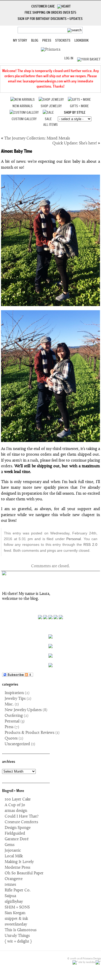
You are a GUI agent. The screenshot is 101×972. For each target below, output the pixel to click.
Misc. (9, 704)
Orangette (14, 879)
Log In (68, 58)
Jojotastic (13, 851)
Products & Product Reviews (29, 733)
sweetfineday (16, 924)
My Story (20, 41)
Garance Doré (16, 839)
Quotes (11, 738)
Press (46, 41)
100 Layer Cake (18, 799)
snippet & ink (16, 919)
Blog (34, 41)
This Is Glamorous (21, 930)
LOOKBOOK (81, 41)
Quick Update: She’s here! (74, 143)
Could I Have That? (22, 816)
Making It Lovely (19, 862)
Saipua (10, 896)
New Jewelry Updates (23, 710)
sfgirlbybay (14, 902)
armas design (16, 811)
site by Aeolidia (86, 962)
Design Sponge (18, 828)
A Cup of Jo (15, 805)
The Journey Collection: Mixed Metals (37, 138)
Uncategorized (17, 744)
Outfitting (14, 716)
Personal (73, 539)
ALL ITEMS (50, 125)
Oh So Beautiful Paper (24, 873)
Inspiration (14, 693)
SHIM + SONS (17, 907)
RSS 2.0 (90, 544)
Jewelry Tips (15, 699)
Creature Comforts (21, 822)
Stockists (62, 41)
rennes (10, 885)
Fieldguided (15, 833)
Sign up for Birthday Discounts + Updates (50, 19)
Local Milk (14, 856)
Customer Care (44, 7)
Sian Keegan (15, 913)
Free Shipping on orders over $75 (50, 13)
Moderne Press (17, 868)
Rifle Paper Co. (18, 890)
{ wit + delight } (18, 941)
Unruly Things (17, 936)
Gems (10, 845)
